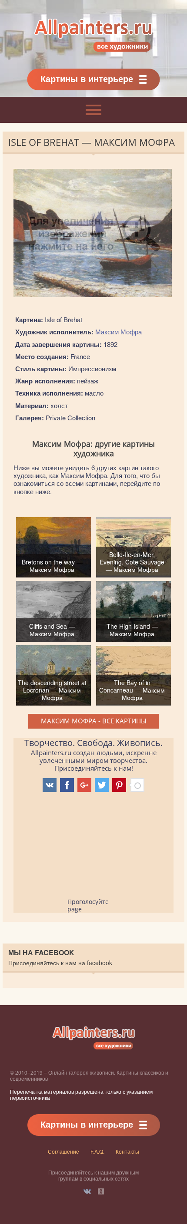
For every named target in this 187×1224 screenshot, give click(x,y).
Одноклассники (101, 1191)
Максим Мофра (118, 331)
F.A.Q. (97, 1151)
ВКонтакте (87, 1191)
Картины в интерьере (86, 78)
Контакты (127, 1151)
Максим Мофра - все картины (94, 720)
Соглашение (63, 1151)
